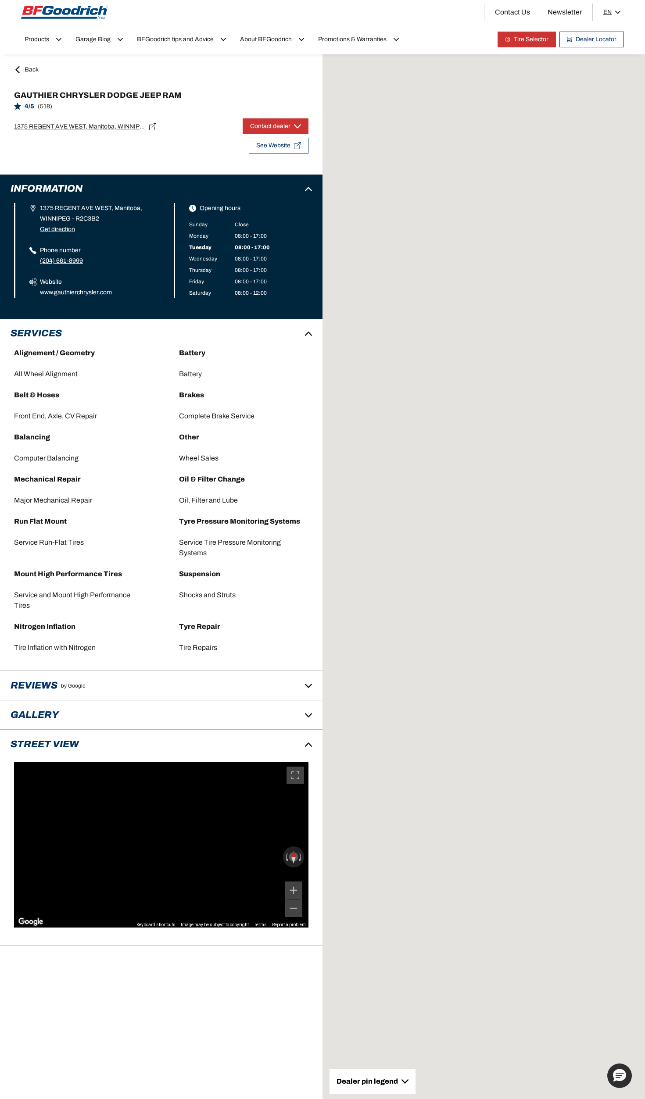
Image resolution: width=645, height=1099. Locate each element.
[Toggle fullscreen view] (295, 775)
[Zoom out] (293, 908)
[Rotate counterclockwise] (286, 856)
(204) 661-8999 (61, 260)
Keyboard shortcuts (156, 924)
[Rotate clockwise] (301, 856)
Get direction (57, 229)
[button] (619, 1075)
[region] (161, 845)
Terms (260, 924)
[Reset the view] (293, 856)
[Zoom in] (293, 890)
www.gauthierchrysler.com (76, 292)
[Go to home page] (64, 12)
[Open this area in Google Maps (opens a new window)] (30, 922)
